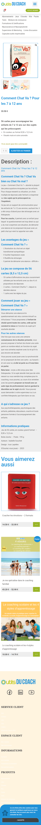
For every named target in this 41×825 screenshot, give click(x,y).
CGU (2, 723)
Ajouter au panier (20, 151)
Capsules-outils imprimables (13, 34)
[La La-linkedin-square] (20, 692)
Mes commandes (6, 745)
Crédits (3, 727)
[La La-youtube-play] (31, 692)
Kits (30, 16)
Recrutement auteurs (7, 767)
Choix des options (36, 524)
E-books (24, 16)
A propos (4, 757)
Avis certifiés (5, 760)
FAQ (2, 713)
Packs (36, 16)
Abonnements (7, 16)
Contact (3, 717)
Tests (4, 20)
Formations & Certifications (13, 23)
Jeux (17, 16)
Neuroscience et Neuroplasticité (14, 27)
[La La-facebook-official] (9, 692)
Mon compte (5, 742)
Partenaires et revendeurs (9, 764)
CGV (2, 720)
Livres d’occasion (30, 30)
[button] (34, 4)
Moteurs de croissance (17, 20)
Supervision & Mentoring (12, 30)
